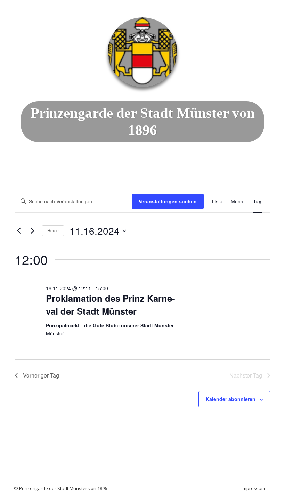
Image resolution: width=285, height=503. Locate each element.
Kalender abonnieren (230, 399)
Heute (53, 230)
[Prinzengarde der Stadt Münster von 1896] (142, 52)
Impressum (253, 488)
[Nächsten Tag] (32, 231)
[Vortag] (19, 231)
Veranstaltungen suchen (168, 201)
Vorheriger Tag (41, 375)
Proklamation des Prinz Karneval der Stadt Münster (110, 304)
